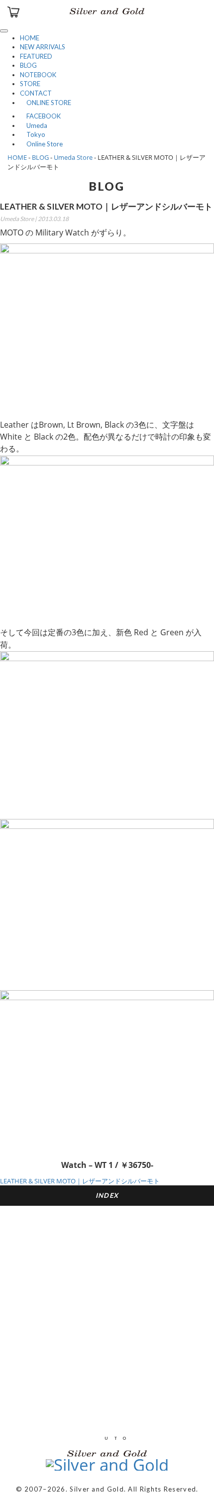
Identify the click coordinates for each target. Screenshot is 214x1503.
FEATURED (36, 56)
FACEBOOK (40, 116)
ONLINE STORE (45, 103)
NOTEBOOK (38, 75)
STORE (30, 84)
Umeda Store (73, 157)
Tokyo (32, 134)
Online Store (41, 144)
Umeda (33, 125)
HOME (29, 38)
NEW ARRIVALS (42, 47)
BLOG (28, 65)
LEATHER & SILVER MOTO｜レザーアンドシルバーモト (80, 1180)
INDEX (107, 1195)
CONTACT (36, 93)
